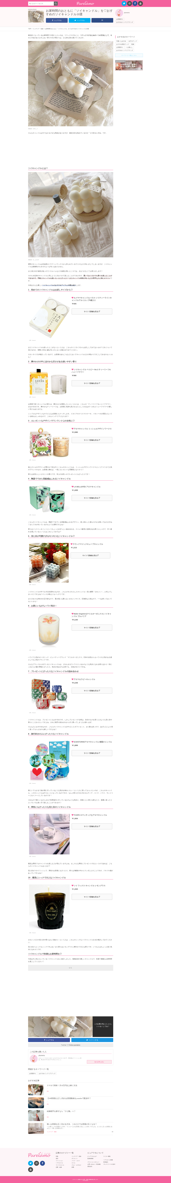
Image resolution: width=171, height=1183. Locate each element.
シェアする (58, 20)
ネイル (73, 1163)
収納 (132, 44)
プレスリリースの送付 (109, 1164)
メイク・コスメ (76, 1160)
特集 (57, 1156)
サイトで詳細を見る (91, 311)
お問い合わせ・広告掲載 (94, 1164)
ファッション (59, 1160)
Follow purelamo (74, 1045)
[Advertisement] (70, 151)
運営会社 (89, 1166)
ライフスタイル (60, 1165)
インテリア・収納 (51, 1131)
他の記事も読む (99, 1062)
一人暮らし (129, 47)
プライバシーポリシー (93, 1162)
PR (48, 1091)
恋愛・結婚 (59, 1167)
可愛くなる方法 (121, 41)
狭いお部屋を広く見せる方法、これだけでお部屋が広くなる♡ (72, 1124)
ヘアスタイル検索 (108, 1160)
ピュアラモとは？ (92, 1156)
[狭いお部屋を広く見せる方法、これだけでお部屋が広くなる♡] (36, 1133)
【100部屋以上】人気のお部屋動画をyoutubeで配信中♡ (69, 1098)
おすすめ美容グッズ (122, 44)
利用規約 (105, 1162)
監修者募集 (90, 1158)
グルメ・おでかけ (76, 1165)
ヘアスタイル (59, 1163)
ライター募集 (106, 1156)
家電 (73, 1167)
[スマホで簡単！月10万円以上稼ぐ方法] (36, 1095)
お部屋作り (119, 19)
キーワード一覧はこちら (129, 55)
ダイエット (75, 1158)
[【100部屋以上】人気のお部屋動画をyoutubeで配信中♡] (36, 1107)
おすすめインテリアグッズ (124, 22)
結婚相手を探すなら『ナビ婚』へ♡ (61, 1111)
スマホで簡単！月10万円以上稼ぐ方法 (62, 1085)
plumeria (127, 12)
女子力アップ (133, 41)
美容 (57, 1158)
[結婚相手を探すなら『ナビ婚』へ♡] (36, 1120)
